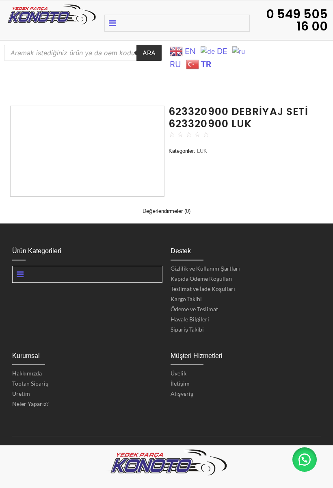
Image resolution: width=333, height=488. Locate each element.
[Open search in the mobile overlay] (83, 53)
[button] (304, 459)
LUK (202, 151)
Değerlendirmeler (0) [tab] (166, 211)
